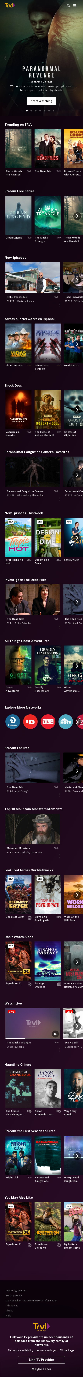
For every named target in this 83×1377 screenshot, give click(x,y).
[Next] (77, 58)
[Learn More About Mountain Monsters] (59, 856)
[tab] (27, 110)
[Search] (67, 6)
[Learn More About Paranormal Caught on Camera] (59, 499)
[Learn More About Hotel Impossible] (59, 304)
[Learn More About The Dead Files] (59, 626)
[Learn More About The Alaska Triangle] (59, 1050)
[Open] (75, 6)
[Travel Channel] (10, 5)
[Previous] (5, 58)
